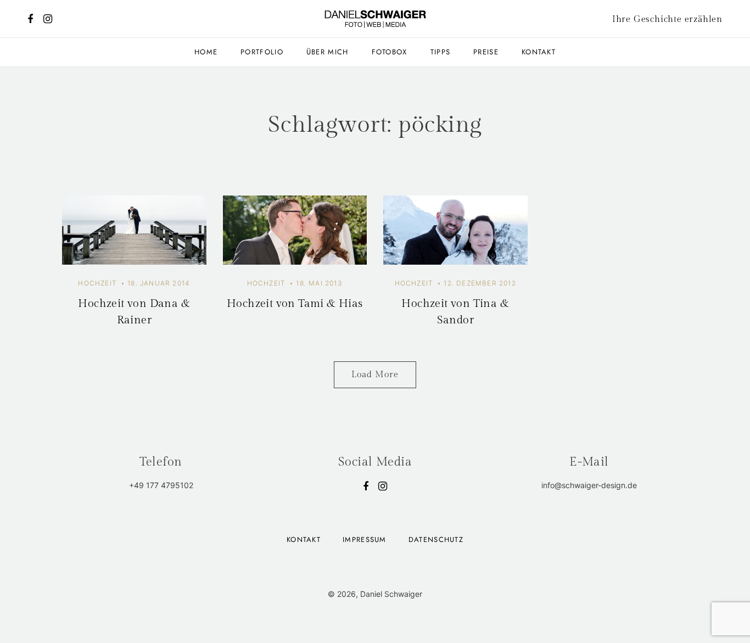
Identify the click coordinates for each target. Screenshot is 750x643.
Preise (486, 52)
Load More (375, 375)
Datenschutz (435, 539)
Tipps (440, 52)
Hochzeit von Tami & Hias (295, 303)
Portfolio (261, 52)
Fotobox (389, 52)
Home (205, 52)
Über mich (327, 52)
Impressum (365, 539)
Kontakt (539, 52)
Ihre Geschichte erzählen (667, 19)
